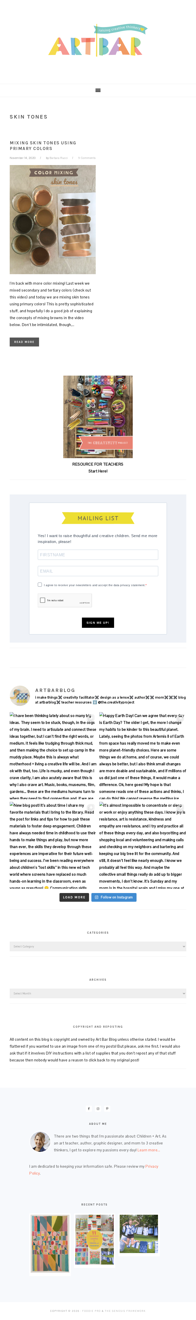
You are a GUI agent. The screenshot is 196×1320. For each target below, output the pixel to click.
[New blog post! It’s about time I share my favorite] (53, 845)
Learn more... (149, 1150)
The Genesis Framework (125, 1311)
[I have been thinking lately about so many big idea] (53, 755)
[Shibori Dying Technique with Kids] (139, 1251)
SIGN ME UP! (98, 622)
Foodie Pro (91, 1311)
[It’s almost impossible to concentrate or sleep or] (142, 845)
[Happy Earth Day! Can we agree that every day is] (142, 755)
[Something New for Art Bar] (50, 1271)
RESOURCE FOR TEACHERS (98, 464)
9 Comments (87, 158)
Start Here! (98, 471)
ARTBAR (98, 40)
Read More (24, 342)
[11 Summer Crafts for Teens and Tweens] (94, 1263)
